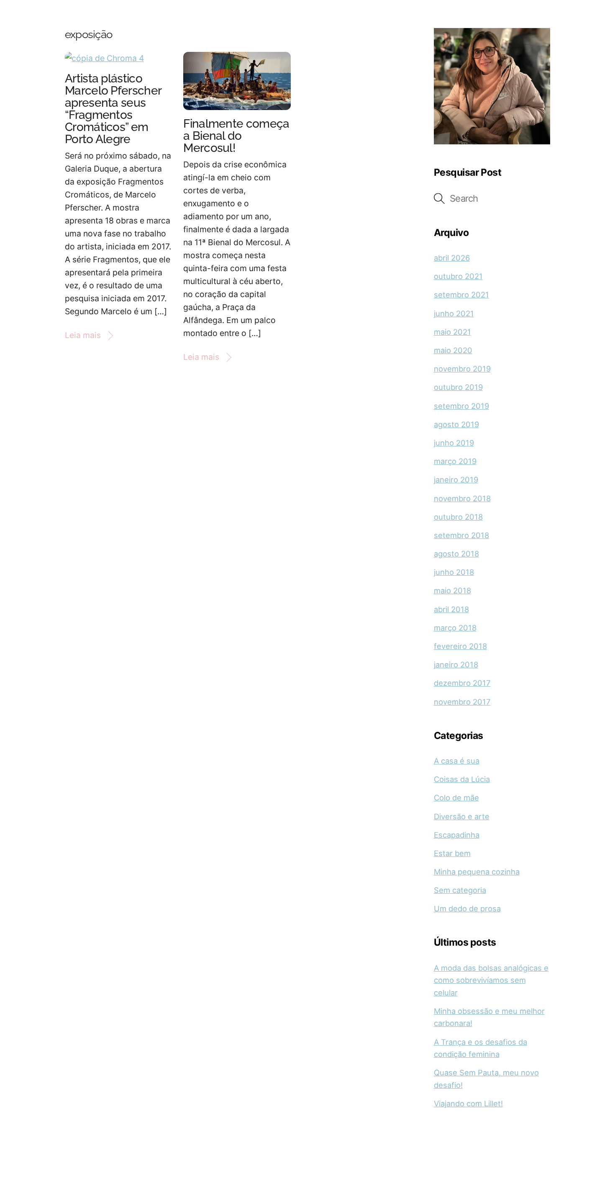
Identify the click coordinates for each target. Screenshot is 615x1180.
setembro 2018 (461, 535)
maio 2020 (453, 350)
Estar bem (452, 853)
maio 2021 (452, 331)
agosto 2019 (456, 424)
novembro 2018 (462, 498)
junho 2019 (454, 442)
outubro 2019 (458, 387)
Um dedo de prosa (467, 908)
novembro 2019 (462, 368)
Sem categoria (460, 890)
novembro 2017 (462, 701)
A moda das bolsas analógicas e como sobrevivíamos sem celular (491, 980)
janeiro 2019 (456, 479)
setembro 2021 (461, 294)
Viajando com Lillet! (468, 1103)
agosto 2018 (456, 553)
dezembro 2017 (462, 682)
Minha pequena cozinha (477, 871)
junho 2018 (454, 572)
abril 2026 (452, 257)
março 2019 (455, 461)
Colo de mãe (456, 797)
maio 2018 (452, 590)
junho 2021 (454, 313)
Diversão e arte (461, 816)
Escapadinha (456, 834)
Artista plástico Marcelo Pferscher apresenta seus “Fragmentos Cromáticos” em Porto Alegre (113, 109)
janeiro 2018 (456, 664)
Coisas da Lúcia (462, 779)
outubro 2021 (458, 276)
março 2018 (455, 627)
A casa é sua (456, 760)
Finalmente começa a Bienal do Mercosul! (236, 136)
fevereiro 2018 (460, 646)
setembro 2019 (461, 405)
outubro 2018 (458, 516)
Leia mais (83, 335)
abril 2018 (451, 609)
